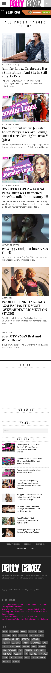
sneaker (26, 646)
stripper (28, 650)
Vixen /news (7, 654)
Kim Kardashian (8, 639)
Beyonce (42, 646)
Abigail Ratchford (9, 650)
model (5, 632)
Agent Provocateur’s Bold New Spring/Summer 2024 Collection (25, 619)
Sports (16, 661)
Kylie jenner (18, 654)
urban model (36, 643)
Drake (18, 646)
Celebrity (6, 643)
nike (26, 654)
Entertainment (39, 650)
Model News (14, 632)
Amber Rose (23, 635)
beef (17, 639)
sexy (14, 635)
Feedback (27, 544)
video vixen (39, 635)
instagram (32, 632)
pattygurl (35, 639)
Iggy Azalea (43, 654)
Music (27, 657)
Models (23, 632)
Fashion (26, 643)
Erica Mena (6, 661)
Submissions (40, 544)
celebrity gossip (16, 657)
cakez (45, 643)
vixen (20, 650)
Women (34, 646)
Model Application (13, 544)
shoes (5, 657)
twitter (35, 657)
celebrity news (8, 646)
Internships (21, 548)
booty (42, 657)
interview (25, 639)
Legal (32, 548)
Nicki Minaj (6, 635)
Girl (31, 635)
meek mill (33, 654)
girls (41, 632)
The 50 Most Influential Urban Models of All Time (19, 617)
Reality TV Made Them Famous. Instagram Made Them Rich (24, 609)
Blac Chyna (16, 643)
